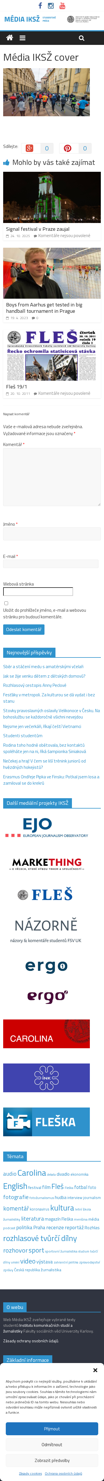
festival (34, 1187)
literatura (32, 1218)
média (93, 1219)
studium (83, 1251)
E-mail (10, 556)
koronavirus (39, 1209)
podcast (9, 1228)
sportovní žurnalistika (61, 1251)
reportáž (74, 1227)
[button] (95, 1370)
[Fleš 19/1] (52, 333)
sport (36, 1250)
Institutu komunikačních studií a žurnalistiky (38, 1328)
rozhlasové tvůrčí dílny (40, 1238)
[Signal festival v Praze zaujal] (52, 175)
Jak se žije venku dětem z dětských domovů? (44, 676)
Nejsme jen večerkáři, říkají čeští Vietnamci (42, 726)
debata (51, 1174)
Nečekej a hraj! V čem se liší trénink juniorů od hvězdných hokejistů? (44, 764)
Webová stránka (18, 584)
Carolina (31, 1172)
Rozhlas (92, 1227)
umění (15, 1262)
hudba (60, 1197)
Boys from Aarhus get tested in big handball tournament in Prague (44, 308)
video (28, 1261)
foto (92, 1187)
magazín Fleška (59, 1219)
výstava (44, 1261)
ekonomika (79, 1174)
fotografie (16, 1196)
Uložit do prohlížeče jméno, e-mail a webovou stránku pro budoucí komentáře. (44, 613)
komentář (16, 1208)
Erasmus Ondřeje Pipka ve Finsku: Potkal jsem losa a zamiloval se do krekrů (51, 780)
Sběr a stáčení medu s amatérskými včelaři (43, 666)
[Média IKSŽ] (52, 17)
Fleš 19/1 (16, 386)
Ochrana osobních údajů (63, 1473)
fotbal (80, 1187)
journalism (92, 1197)
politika (24, 1227)
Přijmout (52, 1428)
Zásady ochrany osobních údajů (30, 1341)
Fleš (57, 1186)
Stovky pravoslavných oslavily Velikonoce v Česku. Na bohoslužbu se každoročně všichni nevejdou (51, 714)
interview (74, 1197)
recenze (55, 1227)
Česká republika (27, 1270)
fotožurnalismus (41, 1197)
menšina (81, 1219)
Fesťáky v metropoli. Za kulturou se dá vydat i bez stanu (49, 698)
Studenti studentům (22, 735)
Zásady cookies (30, 1473)
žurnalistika (51, 1270)
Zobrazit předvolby (52, 1460)
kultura (62, 1208)
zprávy (8, 1270)
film (46, 1187)
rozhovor (15, 1250)
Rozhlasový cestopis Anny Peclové (34, 685)
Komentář (14, 444)
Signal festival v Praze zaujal (38, 229)
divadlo (63, 1174)
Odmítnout (52, 1444)
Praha (39, 1227)
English (15, 1186)
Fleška (69, 1187)
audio (9, 1173)
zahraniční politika (66, 1262)
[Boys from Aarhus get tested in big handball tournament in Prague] (52, 251)
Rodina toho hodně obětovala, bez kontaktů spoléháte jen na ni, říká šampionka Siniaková (44, 748)
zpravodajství (89, 1262)
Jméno (10, 524)
